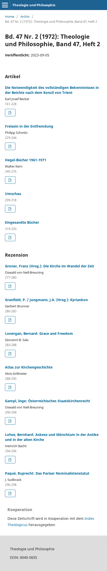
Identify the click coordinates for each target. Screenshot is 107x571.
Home (9, 16)
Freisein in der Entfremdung (29, 126)
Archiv (25, 16)
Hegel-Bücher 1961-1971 (25, 160)
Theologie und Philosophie (33, 5)
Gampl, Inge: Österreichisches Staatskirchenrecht (47, 400)
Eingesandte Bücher (22, 222)
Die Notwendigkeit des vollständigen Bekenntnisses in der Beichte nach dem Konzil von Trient (52, 90)
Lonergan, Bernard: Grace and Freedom (39, 333)
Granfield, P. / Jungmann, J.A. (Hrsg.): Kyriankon (46, 299)
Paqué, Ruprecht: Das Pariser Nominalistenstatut (47, 473)
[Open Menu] (5, 5)
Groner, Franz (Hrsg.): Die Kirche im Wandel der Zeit (49, 266)
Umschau (13, 193)
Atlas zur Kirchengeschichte (29, 367)
